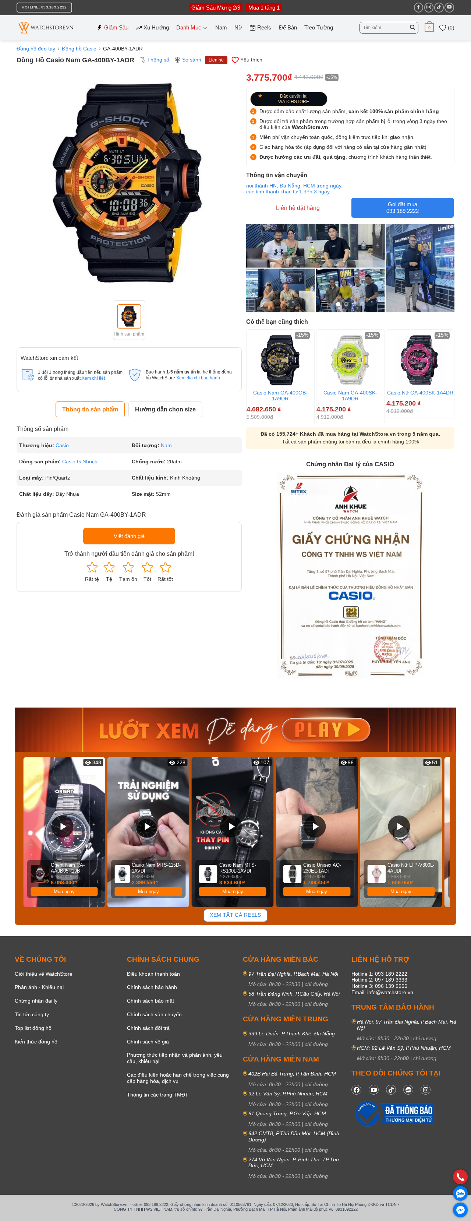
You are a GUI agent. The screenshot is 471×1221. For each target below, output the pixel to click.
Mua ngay (64, 891)
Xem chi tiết (93, 378)
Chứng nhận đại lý (36, 1001)
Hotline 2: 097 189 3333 (379, 980)
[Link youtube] (374, 1090)
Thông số (158, 60)
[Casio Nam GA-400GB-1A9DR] (280, 360)
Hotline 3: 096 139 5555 (379, 986)
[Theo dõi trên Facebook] (418, 7)
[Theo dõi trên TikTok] (438, 7)
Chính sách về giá (148, 1042)
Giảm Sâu (116, 27)
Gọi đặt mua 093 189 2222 (402, 207)
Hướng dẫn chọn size (165, 409)
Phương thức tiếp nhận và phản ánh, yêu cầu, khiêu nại (175, 1058)
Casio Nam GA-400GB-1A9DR (280, 395)
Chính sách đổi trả (148, 1028)
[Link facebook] (356, 1090)
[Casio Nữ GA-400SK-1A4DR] (420, 360)
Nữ (238, 27)
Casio (62, 445)
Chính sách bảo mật (150, 1001)
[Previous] (25, 832)
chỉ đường (316, 984)
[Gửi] (412, 27)
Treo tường (318, 27)
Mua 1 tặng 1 (264, 7)
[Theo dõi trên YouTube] (449, 7)
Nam (221, 27)
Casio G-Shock (79, 461)
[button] (429, 27)
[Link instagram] (426, 1090)
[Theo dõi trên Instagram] (428, 7)
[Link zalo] (408, 1090)
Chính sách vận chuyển (154, 1014)
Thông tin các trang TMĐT (157, 1095)
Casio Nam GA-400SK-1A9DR (350, 395)
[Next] (451, 376)
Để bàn (288, 27)
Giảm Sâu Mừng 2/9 (215, 7)
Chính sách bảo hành (152, 987)
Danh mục (188, 27)
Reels (264, 27)
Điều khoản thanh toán (153, 974)
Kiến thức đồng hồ (36, 1042)
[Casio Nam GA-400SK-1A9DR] (350, 360)
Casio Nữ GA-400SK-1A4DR (420, 393)
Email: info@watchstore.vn (382, 992)
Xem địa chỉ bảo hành (198, 378)
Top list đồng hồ (33, 1028)
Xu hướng (156, 27)
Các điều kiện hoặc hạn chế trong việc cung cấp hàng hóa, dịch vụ (178, 1078)
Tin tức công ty (32, 1014)
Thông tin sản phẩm (90, 409)
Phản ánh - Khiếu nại (39, 987)
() (450, 28)
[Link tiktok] (391, 1090)
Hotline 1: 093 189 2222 (379, 974)
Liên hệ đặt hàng (298, 208)
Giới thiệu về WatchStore (43, 974)
